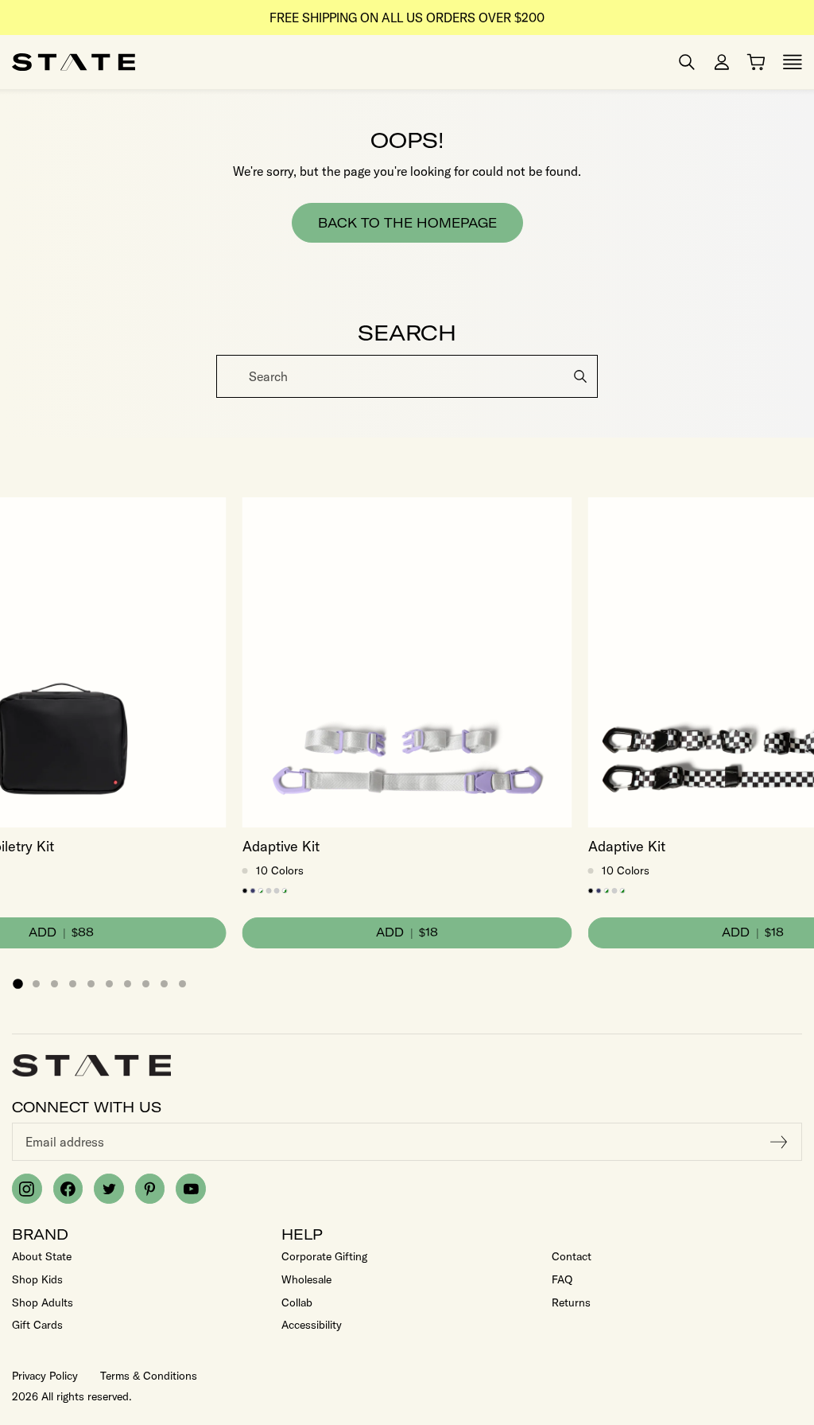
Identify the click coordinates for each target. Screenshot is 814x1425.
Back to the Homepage (407, 223)
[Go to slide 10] (182, 984)
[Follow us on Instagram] (27, 1189)
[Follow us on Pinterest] (150, 1189)
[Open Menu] (792, 62)
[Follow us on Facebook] (68, 1189)
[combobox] (407, 376)
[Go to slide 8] (146, 984)
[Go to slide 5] (91, 984)
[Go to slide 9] (164, 984)
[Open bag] (756, 62)
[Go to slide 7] (127, 984)
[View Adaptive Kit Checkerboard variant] (285, 891)
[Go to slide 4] (73, 984)
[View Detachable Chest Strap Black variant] (245, 891)
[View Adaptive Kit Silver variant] (277, 891)
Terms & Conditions (148, 1376)
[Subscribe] (779, 1141)
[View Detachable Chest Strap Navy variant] (253, 891)
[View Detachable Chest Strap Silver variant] (269, 891)
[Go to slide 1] (17, 984)
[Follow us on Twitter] (109, 1189)
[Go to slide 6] (109, 984)
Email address (64, 1141)
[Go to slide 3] (54, 984)
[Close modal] (800, 360)
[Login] (722, 62)
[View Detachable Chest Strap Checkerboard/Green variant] (261, 891)
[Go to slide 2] (36, 984)
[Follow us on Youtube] (191, 1189)
